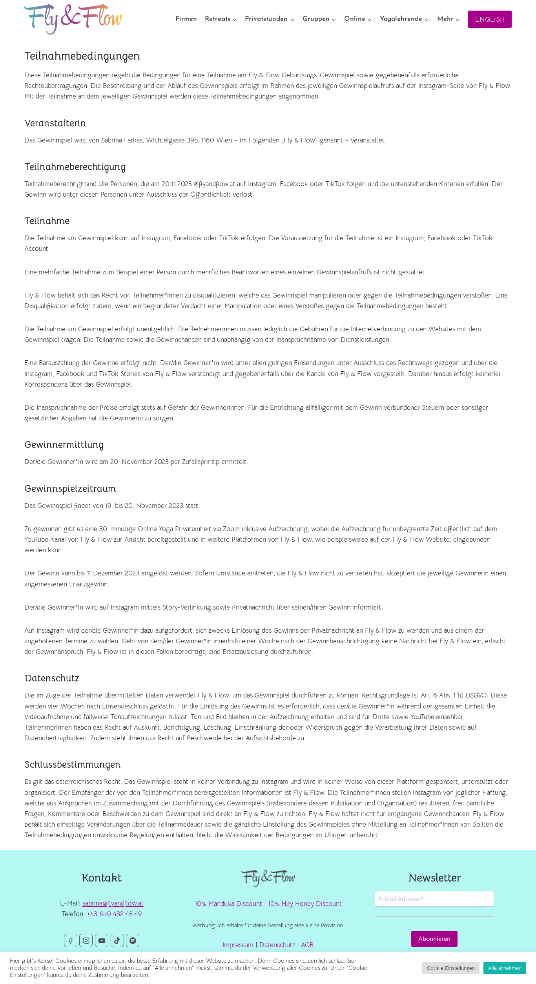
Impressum (237, 945)
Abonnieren (434, 939)
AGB (307, 945)
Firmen (186, 19)
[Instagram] (86, 940)
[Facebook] (70, 940)
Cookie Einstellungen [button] (451, 968)
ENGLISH (490, 19)
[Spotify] (132, 940)
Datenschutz (277, 945)
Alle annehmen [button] (504, 968)
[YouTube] (101, 940)
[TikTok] (117, 940)
